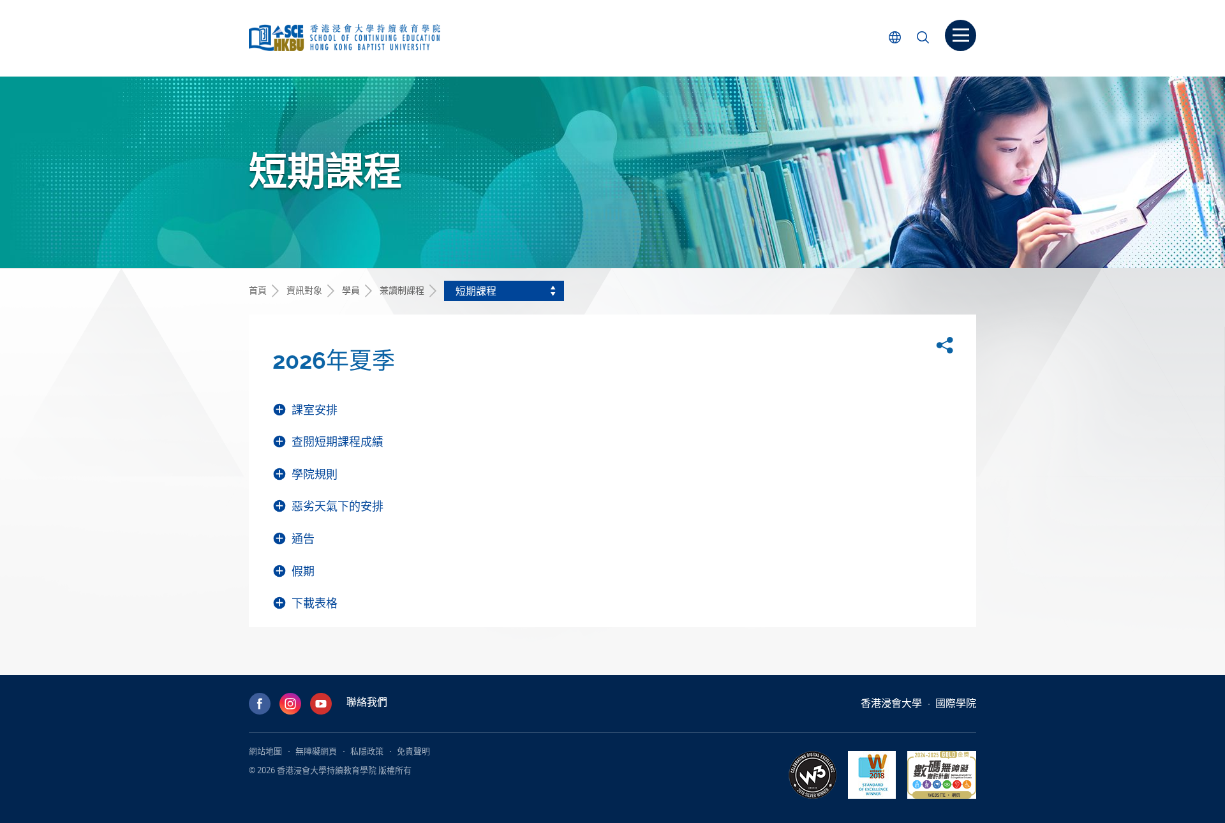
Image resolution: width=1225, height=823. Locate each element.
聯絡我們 (366, 702)
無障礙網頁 (316, 751)
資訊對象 (304, 290)
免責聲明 (413, 751)
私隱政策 (366, 751)
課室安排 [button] (315, 410)
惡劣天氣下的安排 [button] (337, 506)
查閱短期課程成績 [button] (337, 441)
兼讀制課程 (402, 290)
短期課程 (476, 291)
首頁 (258, 290)
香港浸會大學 (891, 703)
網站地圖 (265, 751)
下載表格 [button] (315, 603)
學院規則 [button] (315, 474)
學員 (351, 290)
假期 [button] (303, 571)
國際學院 (955, 703)
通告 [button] (303, 538)
